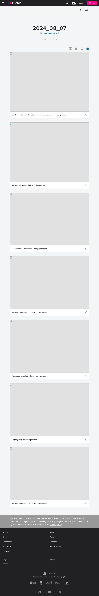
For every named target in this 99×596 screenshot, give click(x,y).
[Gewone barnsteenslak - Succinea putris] (49, 152)
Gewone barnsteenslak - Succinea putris (28, 185)
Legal (5, 560)
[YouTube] (49, 592)
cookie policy (55, 524)
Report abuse (55, 546)
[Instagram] (59, 592)
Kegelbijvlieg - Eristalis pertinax (24, 440)
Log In (81, 3)
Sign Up (92, 3)
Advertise (53, 537)
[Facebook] (39, 592)
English (6, 551)
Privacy (52, 560)
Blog (5, 537)
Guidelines (7, 546)
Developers (8, 542)
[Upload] (74, 3)
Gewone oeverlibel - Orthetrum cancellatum (29, 312)
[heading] (14, 3)
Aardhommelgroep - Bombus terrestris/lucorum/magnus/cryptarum (38, 115)
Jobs (52, 532)
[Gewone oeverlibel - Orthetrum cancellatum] (49, 282)
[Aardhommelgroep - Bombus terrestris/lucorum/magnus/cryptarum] (49, 82)
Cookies (53, 542)
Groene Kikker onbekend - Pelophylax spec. (29, 249)
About (5, 532)
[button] (80, 10)
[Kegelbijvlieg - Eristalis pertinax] (49, 410)
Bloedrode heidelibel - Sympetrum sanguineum (30, 376)
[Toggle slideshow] (70, 48)
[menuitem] (67, 3)
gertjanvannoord (51, 33)
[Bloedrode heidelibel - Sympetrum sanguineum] (49, 346)
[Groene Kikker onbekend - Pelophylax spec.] (49, 219)
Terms (5, 563)
